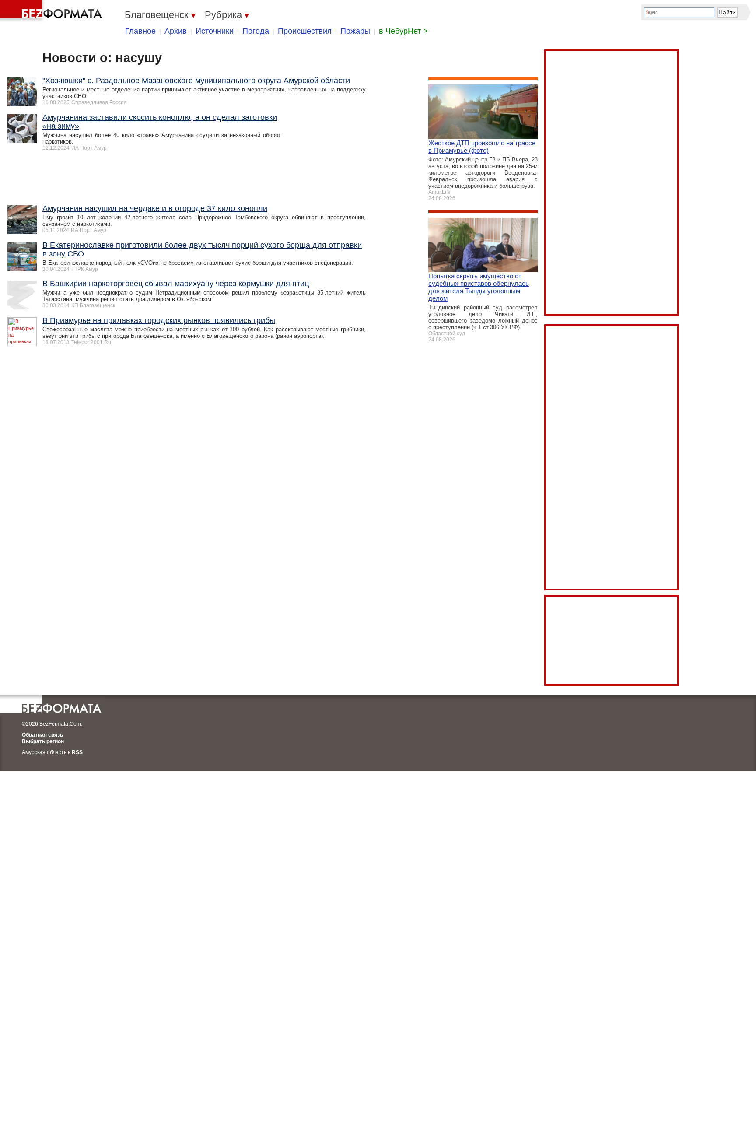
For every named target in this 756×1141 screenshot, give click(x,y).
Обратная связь (42, 735)
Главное (140, 31)
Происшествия (305, 31)
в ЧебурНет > (403, 31)
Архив (175, 31)
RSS (77, 752)
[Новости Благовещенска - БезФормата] (52, 11)
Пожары (355, 31)
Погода (255, 31)
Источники (215, 31)
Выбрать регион (43, 741)
